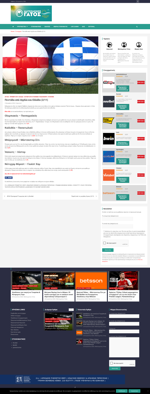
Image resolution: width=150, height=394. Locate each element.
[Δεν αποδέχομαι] (148, 391)
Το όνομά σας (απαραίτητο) (110, 216)
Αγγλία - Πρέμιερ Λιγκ (11, 96)
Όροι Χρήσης (15, 330)
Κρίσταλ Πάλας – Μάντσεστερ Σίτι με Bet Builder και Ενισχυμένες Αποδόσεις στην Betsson (91, 294)
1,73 (26, 160)
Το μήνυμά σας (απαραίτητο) (117, 336)
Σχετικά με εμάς (15, 332)
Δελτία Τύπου (80, 288)
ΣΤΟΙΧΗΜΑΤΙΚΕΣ (36, 26)
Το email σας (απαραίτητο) (110, 223)
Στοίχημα (51, 96)
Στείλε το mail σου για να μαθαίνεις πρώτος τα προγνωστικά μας (121, 212)
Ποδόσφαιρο (43, 96)
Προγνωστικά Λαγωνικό (18, 322)
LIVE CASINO (75, 26)
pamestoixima (17, 347)
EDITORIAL (91, 26)
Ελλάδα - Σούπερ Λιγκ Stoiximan (28, 96)
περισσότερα (134, 391)
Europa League (33, 286)
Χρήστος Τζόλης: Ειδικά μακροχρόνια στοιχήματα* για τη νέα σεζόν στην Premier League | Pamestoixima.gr (123, 294)
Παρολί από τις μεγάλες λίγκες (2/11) (82, 196)
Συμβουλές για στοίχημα (18, 313)
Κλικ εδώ (7, 111)
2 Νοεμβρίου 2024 (10, 103)
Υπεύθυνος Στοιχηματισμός (19, 318)
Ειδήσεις (47, 288)
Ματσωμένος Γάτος (29, 297)
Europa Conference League (20, 286)
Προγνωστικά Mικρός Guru (19, 325)
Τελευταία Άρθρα (84, 310)
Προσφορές (54, 288)
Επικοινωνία (14, 334)
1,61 (27, 123)
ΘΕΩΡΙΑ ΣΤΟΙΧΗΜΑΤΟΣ (60, 26)
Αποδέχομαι (122, 391)
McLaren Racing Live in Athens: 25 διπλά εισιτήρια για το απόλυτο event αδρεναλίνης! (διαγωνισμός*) (58, 294)
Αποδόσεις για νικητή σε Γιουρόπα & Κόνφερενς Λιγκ (57, 325)
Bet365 (15, 345)
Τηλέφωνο (112, 328)
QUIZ (83, 26)
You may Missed (18, 269)
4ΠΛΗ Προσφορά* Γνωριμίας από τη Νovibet (20, 196)
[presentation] (70, 309)
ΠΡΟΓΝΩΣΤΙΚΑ (21, 26)
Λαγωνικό (19, 103)
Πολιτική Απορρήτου (17, 327)
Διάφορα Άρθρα (51, 310)
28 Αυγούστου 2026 (17, 297)
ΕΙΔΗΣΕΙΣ (47, 26)
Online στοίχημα (15, 315)
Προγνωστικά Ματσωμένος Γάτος (21, 320)
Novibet (15, 343)
